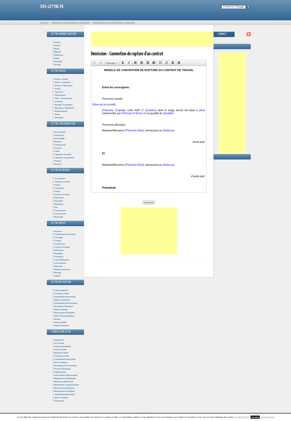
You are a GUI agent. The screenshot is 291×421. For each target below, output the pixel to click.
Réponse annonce (62, 269)
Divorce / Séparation (63, 86)
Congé (57, 191)
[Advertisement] (152, 39)
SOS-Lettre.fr (51, 7)
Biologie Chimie (61, 353)
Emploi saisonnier (62, 300)
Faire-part (58, 92)
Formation (58, 257)
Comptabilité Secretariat (65, 359)
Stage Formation (61, 326)
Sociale (57, 65)
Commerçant (60, 145)
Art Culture (59, 343)
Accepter (255, 417)
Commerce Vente (61, 294)
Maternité (58, 266)
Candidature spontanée (65, 234)
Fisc (56, 207)
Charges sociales (62, 182)
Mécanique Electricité (63, 382)
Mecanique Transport (63, 306)
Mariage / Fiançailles (63, 105)
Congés (57, 241)
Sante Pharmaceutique (64, 316)
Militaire (57, 52)
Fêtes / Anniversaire (63, 98)
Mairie (56, 49)
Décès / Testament (62, 82)
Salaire (57, 276)
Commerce (59, 188)
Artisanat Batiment (62, 346)
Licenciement (60, 214)
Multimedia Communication (66, 385)
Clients (57, 185)
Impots (57, 42)
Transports (59, 401)
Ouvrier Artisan (61, 310)
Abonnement (60, 132)
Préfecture (58, 55)
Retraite (57, 273)
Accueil (44, 23)
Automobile (59, 138)
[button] (94, 63)
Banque (57, 142)
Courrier (57, 148)
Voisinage (58, 118)
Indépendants (60, 372)
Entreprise (58, 204)
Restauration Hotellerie (64, 313)
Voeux (57, 114)
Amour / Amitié (61, 79)
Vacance (57, 164)
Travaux (57, 161)
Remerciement (61, 111)
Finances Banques (62, 369)
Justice (57, 45)
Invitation (58, 102)
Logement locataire (62, 154)
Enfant (57, 89)
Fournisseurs (60, 210)
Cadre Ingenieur (61, 290)
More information (267, 417)
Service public (60, 322)
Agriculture (59, 340)
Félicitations (60, 95)
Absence (58, 231)
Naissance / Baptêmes (64, 108)
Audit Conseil (60, 350)
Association (59, 178)
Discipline (58, 201)
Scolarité (58, 61)
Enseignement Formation (65, 366)
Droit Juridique (61, 362)
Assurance (59, 135)
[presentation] (95, 63)
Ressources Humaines (64, 388)
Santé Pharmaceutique (64, 394)
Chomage (58, 237)
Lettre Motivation (61, 260)
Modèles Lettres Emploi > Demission (70, 23)
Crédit (57, 151)
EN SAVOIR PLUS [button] (242, 417)
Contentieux (59, 244)
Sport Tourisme (61, 398)
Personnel (58, 217)
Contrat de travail (62, 194)
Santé (56, 58)
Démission (59, 198)
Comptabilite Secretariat (65, 297)
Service (57, 319)
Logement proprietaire (64, 158)
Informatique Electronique (65, 303)
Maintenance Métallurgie (65, 378)
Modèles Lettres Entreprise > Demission (114, 23)
